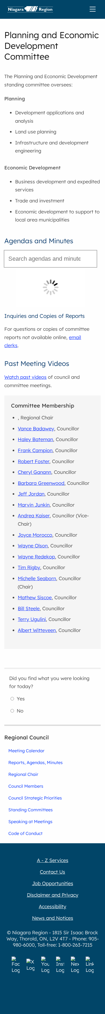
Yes (21, 699)
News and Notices (52, 918)
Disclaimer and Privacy (52, 895)
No (20, 711)
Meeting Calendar (26, 750)
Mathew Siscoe (35, 597)
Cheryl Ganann (34, 472)
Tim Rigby (29, 567)
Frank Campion (35, 450)
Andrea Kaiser (34, 516)
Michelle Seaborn (37, 578)
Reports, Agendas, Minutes (35, 762)
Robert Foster (33, 461)
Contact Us (52, 872)
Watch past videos (25, 377)
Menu (94, 9)
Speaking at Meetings (30, 821)
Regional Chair (23, 774)
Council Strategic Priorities (35, 798)
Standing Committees (30, 809)
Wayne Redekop (36, 557)
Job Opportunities (52, 883)
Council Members (25, 786)
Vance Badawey (36, 429)
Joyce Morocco (35, 535)
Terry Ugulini (32, 619)
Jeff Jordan (31, 494)
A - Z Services (52, 860)
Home (30, 9)
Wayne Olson (33, 546)
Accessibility (52, 906)
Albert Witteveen (37, 630)
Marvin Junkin (34, 505)
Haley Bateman (35, 439)
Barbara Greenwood (41, 483)
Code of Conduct (25, 833)
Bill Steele (29, 608)
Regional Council (26, 737)
